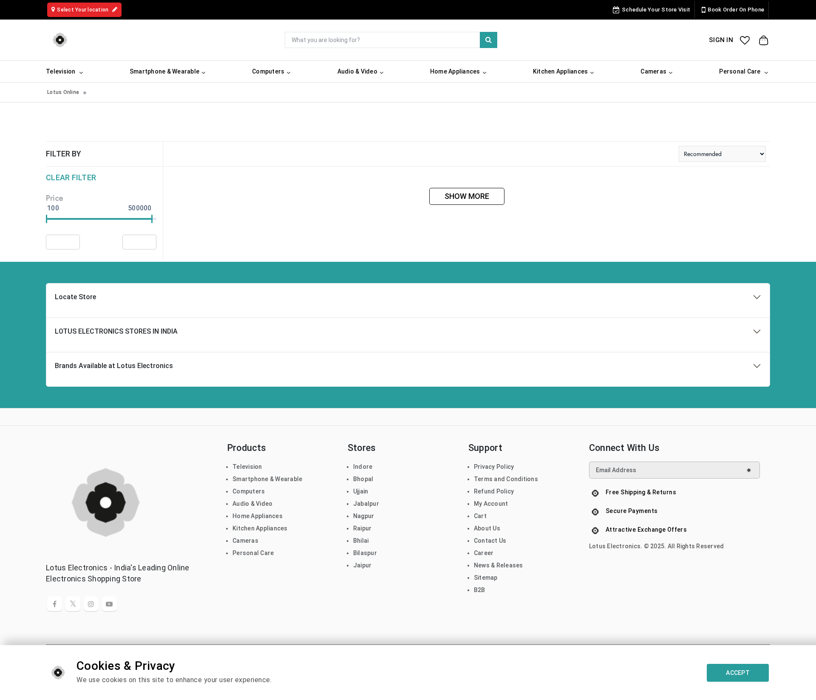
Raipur (362, 528)
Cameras (245, 540)
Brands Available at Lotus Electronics (114, 366)
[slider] (46, 219)
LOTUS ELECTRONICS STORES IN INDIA (116, 331)
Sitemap (486, 577)
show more (467, 196)
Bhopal (363, 479)
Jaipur (362, 565)
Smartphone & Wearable (267, 479)
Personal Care (253, 553)
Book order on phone (736, 9)
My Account (491, 503)
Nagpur (363, 516)
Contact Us (490, 540)
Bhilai (361, 540)
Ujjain (360, 491)
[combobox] (391, 40)
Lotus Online (63, 92)
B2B (479, 590)
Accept (738, 672)
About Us (487, 528)
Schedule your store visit (656, 9)
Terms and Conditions (506, 479)
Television (247, 466)
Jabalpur (366, 503)
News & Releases (498, 565)
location (83, 10)
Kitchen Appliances (260, 528)
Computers (248, 491)
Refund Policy (494, 491)
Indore (363, 466)
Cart (480, 516)
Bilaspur (365, 553)
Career (484, 553)
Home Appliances (257, 516)
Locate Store (75, 297)
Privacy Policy (494, 466)
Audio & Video (252, 503)
